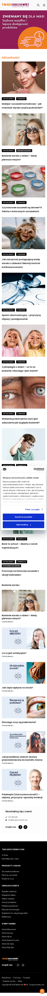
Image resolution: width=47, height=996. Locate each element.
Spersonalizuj (22, 525)
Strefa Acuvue (7, 933)
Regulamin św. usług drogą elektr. (15, 913)
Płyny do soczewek (9, 875)
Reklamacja (6, 917)
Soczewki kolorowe (11, 566)
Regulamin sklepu (9, 895)
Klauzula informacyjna (10, 909)
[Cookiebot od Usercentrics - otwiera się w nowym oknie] (33, 469)
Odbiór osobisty (8, 899)
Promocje (21, 465)
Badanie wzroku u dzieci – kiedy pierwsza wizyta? (19, 617)
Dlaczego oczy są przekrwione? (19, 722)
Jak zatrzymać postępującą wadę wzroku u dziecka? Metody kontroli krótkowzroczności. (21, 263)
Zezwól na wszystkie (23, 517)
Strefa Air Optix (8, 944)
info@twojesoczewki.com (18, 820)
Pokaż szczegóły (32, 509)
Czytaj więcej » (8, 622)
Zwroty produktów (9, 902)
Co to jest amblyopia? (14, 653)
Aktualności (10, 58)
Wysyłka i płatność (9, 891)
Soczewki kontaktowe (10, 871)
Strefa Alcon (7, 937)
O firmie (5, 855)
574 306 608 (12, 817)
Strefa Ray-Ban (8, 947)
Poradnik (21, 99)
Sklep (20, 981)
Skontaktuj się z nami (10, 859)
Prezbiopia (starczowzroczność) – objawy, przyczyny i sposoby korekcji (22, 796)
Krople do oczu (8, 879)
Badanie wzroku (24, 150)
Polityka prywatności (10, 906)
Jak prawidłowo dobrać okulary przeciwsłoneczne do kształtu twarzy (22, 758)
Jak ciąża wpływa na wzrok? (17, 687)
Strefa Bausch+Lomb (10, 940)
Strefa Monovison (9, 929)
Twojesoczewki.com (36, 985)
